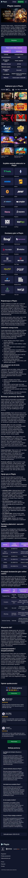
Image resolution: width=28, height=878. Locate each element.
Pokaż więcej (14, 741)
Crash (16, 89)
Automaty (23, 89)
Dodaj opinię (14, 693)
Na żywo (9, 90)
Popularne (3, 89)
